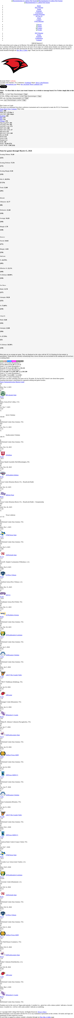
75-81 (2, 797)
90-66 (2, 617)
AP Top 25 (39, 16)
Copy (25, 94)
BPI (1, 117)
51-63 (2, 697)
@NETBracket (39, 21)
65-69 (2, 597)
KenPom (2, 116)
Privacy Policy (42, 1012)
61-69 (2, 457)
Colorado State (11, 395)
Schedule (39, 11)
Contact (39, 19)
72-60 (2, 977)
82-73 (2, 937)
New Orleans (11, 575)
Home (39, 6)
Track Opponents (5, 382)
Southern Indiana (12, 475)
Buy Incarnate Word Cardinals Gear (31, 84)
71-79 (2, 777)
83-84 (2, 577)
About (39, 18)
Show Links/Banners (42, 82)
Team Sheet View (5, 109)
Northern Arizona (12, 615)
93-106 (2, 817)
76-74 (2, 737)
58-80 (2, 757)
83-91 (2, 897)
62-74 (2, 877)
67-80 (2, 677)
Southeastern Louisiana (14, 635)
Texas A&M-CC (12, 775)
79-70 (2, 637)
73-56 (2, 657)
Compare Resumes (39, 14)
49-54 (2, 957)
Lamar (9, 695)
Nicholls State (11, 555)
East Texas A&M (12, 755)
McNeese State (11, 535)
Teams (39, 9)
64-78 (2, 917)
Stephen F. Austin (12, 715)
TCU (8, 595)
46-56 (2, 717)
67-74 (2, 557)
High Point (10, 495)
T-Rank (2, 121)
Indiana (9, 455)
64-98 (2, 397)
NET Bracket (39, 7)
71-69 (2, 837)
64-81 (2, 857)
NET (1, 111)
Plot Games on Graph (6, 105)
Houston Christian (12, 655)
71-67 (2, 537)
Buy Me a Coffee (22, 50)
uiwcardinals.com (11, 84)
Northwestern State (13, 735)
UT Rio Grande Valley (14, 675)
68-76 (2, 997)
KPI (1, 119)
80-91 (2, 497)
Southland (28, 82)
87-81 (2, 477)
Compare (39, 40)
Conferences (39, 13)
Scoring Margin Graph (17, 382)
